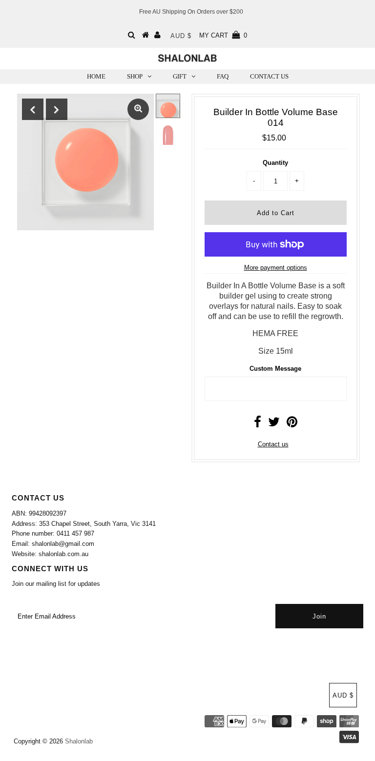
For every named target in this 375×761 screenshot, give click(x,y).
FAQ (223, 76)
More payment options (275, 267)
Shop (135, 76)
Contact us (273, 444)
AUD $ (180, 36)
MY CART (223, 35)
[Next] (56, 109)
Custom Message (275, 368)
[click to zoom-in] (138, 109)
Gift (180, 76)
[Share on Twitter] (274, 424)
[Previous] (32, 109)
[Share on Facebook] (257, 424)
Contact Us (269, 76)
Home (96, 76)
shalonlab (79, 741)
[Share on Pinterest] (292, 424)
